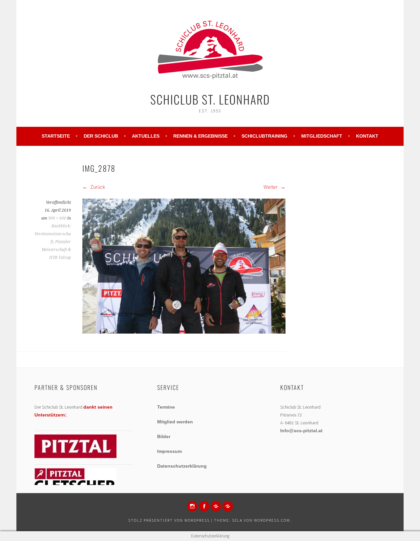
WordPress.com (272, 520)
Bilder (163, 436)
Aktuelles (145, 136)
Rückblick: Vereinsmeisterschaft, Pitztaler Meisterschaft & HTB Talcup (52, 242)
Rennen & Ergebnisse (200, 136)
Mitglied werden (175, 421)
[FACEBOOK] (204, 506)
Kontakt (367, 136)
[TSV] (216, 506)
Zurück (97, 187)
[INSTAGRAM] (192, 506)
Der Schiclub (101, 136)
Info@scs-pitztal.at (301, 430)
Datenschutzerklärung (182, 466)
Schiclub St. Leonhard (210, 99)
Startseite (56, 136)
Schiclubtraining (264, 136)
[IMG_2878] (183, 331)
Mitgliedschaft (321, 136)
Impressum (169, 451)
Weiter (271, 187)
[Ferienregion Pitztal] (75, 456)
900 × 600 (57, 218)
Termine (166, 407)
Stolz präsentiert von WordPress (169, 520)
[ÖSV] (227, 506)
